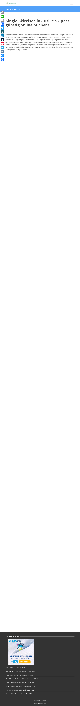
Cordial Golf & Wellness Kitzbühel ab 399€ (19, 694)
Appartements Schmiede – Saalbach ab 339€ (20, 690)
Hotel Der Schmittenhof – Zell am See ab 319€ (20, 683)
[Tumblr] (2, 40)
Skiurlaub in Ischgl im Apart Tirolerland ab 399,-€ (21, 686)
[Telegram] (2, 48)
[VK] (2, 52)
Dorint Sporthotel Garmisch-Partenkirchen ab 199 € (22, 679)
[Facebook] (2, 24)
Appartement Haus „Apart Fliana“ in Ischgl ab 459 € (21, 671)
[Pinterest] (2, 44)
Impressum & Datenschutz (40, 700)
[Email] (2, 20)
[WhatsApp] (2, 16)
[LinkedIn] (2, 36)
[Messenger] (2, 56)
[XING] (2, 32)
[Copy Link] (2, 12)
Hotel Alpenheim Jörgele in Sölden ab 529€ (19, 675)
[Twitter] (2, 28)
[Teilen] (2, 59)
